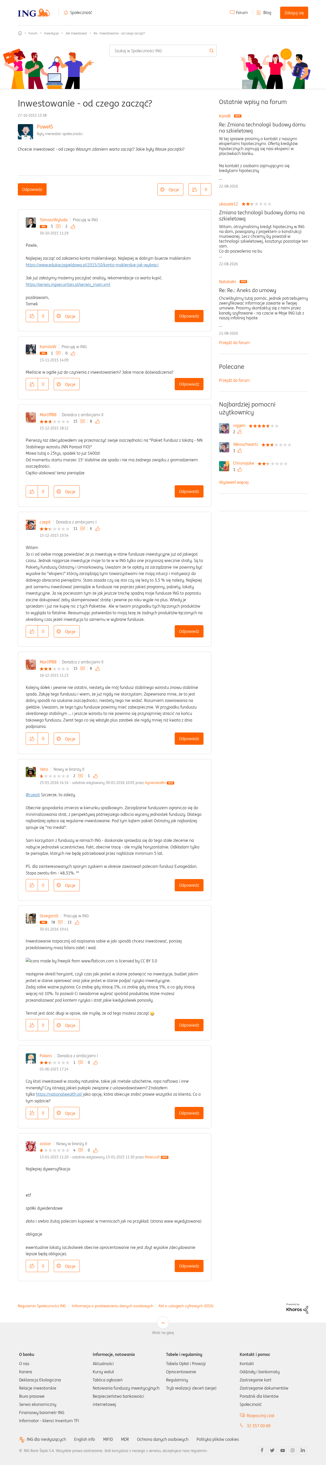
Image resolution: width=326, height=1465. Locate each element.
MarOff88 (48, 414)
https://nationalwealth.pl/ (59, 1094)
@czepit (33, 794)
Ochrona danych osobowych (162, 1439)
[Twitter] (272, 1451)
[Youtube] (282, 1451)
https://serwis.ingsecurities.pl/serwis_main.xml (68, 284)
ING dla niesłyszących (46, 1439)
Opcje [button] (174, 189)
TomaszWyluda (53, 219)
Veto (44, 769)
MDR (125, 1439)
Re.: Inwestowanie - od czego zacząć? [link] (119, 33)
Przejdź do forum (234, 342)
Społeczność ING (20, 33)
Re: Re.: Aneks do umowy (247, 290)
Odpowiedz (32, 189)
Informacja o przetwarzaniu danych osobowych (112, 1305)
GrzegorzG (49, 915)
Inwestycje (51, 33)
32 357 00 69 (258, 1425)
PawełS (45, 126)
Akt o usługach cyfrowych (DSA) (186, 1305)
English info (84, 1439)
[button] (194, 189)
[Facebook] (262, 1451)
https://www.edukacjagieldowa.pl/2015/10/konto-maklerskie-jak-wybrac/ (92, 264)
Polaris (46, 1055)
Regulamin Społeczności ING (42, 1305)
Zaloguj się (294, 12)
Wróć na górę (163, 1332)
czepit (45, 522)
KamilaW (48, 346)
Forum (242, 12)
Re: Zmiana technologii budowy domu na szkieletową (262, 128)
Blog (267, 12)
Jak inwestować (76, 33)
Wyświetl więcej (234, 482)
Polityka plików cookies (218, 1439)
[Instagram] (293, 1451)
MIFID (108, 1439)
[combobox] (163, 51)
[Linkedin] (303, 1451)
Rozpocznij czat (261, 1415)
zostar (45, 1143)
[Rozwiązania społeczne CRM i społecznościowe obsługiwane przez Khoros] (297, 1308)
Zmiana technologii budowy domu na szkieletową (262, 216)
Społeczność (81, 12)
